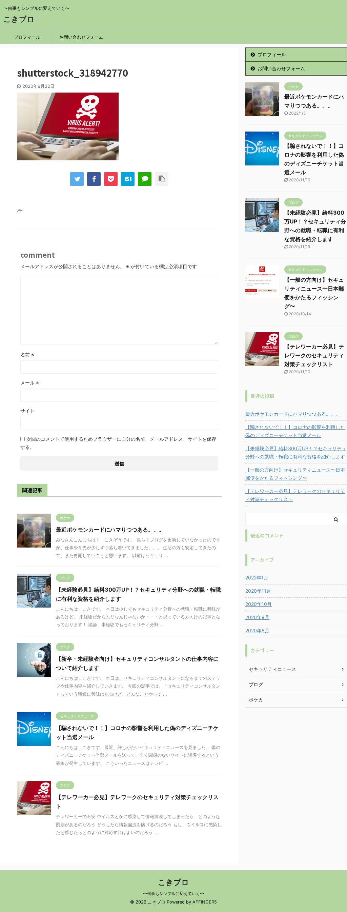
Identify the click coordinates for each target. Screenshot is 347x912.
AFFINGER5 (204, 902)
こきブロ (19, 19)
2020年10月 (258, 604)
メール (29, 382)
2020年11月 (258, 591)
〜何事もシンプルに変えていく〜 (173, 893)
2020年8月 (257, 630)
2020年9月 (257, 617)
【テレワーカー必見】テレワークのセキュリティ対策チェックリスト (314, 355)
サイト (27, 411)
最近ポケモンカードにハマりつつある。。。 (110, 529)
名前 (27, 354)
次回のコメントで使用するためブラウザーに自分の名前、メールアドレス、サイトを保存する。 (118, 443)
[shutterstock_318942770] (128, 179)
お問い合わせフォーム (81, 37)
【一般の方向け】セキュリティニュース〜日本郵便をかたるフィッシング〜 (295, 474)
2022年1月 (256, 577)
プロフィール (27, 37)
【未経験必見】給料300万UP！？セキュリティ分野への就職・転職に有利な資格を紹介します (295, 452)
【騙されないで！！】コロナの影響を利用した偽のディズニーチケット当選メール (295, 431)
